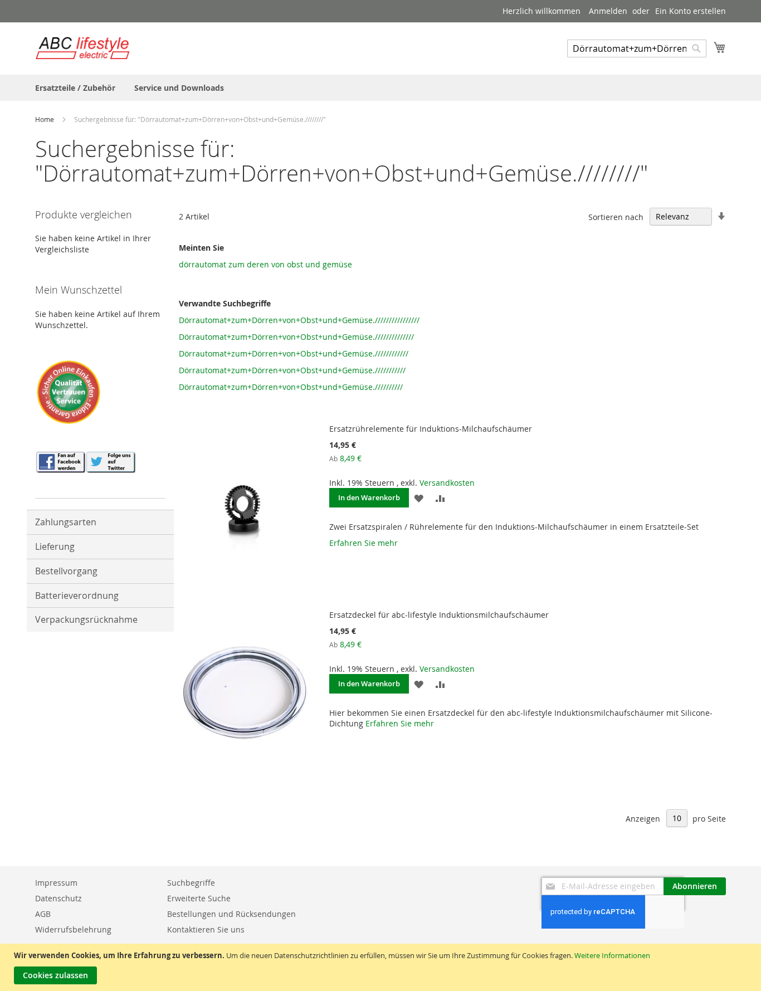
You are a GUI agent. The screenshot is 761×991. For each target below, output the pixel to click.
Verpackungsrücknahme (86, 619)
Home (45, 119)
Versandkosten (447, 482)
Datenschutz (58, 898)
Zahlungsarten (65, 522)
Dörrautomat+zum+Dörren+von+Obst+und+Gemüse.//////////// (293, 353)
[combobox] (636, 48)
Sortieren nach (615, 216)
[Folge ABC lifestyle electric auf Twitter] (110, 470)
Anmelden (608, 11)
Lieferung (55, 546)
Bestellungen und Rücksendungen (231, 914)
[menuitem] (75, 88)
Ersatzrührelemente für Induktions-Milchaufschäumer (430, 428)
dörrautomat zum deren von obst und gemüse (265, 264)
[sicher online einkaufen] (68, 422)
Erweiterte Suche (199, 898)
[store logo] (82, 48)
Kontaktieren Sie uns (206, 929)
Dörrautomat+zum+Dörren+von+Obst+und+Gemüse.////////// (291, 387)
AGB (43, 914)
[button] (418, 497)
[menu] (380, 88)
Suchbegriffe (191, 882)
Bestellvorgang (66, 571)
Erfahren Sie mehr (363, 543)
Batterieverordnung (77, 595)
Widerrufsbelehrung (73, 929)
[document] (382, 967)
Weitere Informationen (612, 955)
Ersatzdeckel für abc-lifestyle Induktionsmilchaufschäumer (439, 614)
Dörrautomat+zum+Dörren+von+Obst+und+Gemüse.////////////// (296, 336)
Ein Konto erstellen (690, 11)
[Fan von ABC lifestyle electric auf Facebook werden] (60, 470)
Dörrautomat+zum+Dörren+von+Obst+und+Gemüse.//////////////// (299, 320)
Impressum (56, 882)
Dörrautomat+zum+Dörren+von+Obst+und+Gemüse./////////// (292, 370)
